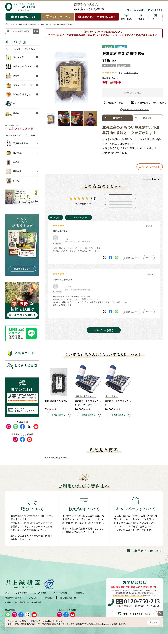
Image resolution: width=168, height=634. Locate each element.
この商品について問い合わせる (149, 102)
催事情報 (80, 593)
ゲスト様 (141, 18)
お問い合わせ (126, 18)
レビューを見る (131, 73)
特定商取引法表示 (13, 597)
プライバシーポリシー (99, 623)
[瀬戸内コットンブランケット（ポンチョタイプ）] (89, 381)
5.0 (93, 198)
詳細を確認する (58, 414)
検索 (36, 31)
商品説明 (117, 118)
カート (155, 18)
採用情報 (49, 597)
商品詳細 (148, 118)
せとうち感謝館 (34, 602)
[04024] (51, 118)
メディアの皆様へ (61, 593)
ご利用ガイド (156, 9)
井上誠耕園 (20, 602)
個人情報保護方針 (68, 597)
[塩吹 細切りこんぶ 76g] (59, 381)
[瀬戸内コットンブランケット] (119, 381)
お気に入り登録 (115, 102)
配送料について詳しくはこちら (136, 109)
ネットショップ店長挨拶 (16, 593)
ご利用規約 (33, 597)
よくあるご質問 (137, 9)
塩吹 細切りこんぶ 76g (56, 400)
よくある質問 (40, 593)
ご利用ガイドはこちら (147, 551)
